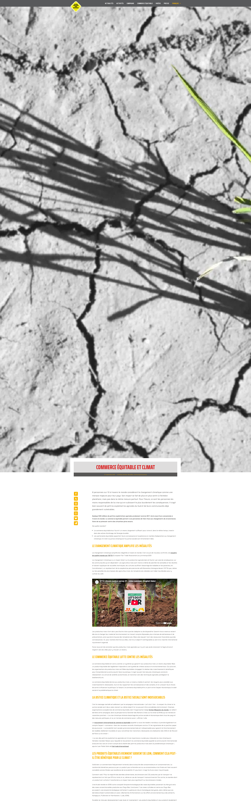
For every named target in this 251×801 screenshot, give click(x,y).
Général (120, 483)
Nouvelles (130, 483)
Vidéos (158, 3)
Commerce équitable (145, 3)
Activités (120, 3)
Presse (166, 3)
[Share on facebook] (76, 502)
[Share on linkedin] (76, 517)
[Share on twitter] (76, 507)
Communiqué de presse (140, 483)
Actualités (109, 3)
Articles (125, 483)
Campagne (130, 3)
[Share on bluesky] (76, 527)
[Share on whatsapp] (76, 522)
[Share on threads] (76, 512)
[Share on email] (76, 532)
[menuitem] (110, 3)
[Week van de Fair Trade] (76, 3)
